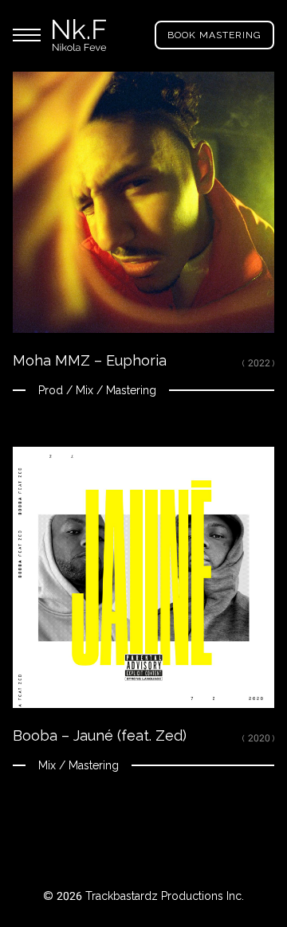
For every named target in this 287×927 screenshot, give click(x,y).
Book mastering (214, 35)
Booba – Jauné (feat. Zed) (100, 735)
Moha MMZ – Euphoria (90, 360)
